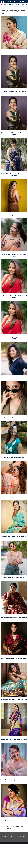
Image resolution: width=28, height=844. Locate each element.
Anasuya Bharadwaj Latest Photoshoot (14, 577)
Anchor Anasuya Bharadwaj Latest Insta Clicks (14, 52)
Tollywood (16, 4)
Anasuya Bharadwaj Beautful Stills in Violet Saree (14, 739)
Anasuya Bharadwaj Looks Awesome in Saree (14, 215)
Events (22, 4)
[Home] (1, 4)
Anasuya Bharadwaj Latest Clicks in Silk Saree (14, 820)
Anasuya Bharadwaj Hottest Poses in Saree (14, 497)
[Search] (23, 2)
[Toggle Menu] (25, 1)
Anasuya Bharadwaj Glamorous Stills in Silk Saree (14, 699)
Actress (11, 4)
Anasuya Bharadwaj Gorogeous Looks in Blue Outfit (14, 378)
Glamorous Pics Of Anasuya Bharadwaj (14, 417)
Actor (5, 4)
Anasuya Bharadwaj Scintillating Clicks (14, 457)
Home (2, 7)
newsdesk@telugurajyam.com (16, 839)
